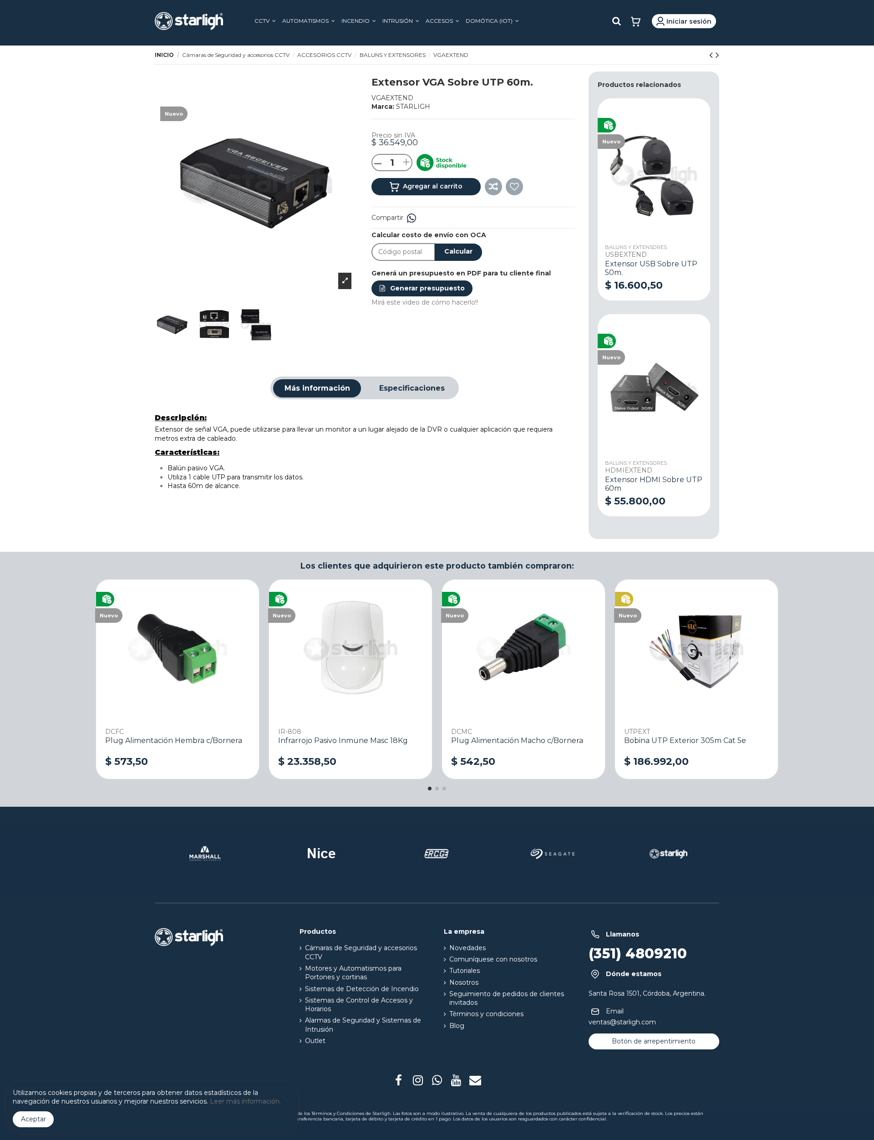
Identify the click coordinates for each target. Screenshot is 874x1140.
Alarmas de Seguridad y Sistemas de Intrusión (363, 1024)
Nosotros (463, 982)
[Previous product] (712, 55)
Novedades (467, 948)
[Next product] (717, 55)
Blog (456, 1026)
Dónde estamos (633, 974)
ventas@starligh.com (622, 1022)
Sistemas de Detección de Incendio (362, 989)
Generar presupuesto (426, 288)
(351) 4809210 (638, 953)
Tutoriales (464, 971)
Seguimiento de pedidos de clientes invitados (506, 998)
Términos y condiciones (486, 1014)
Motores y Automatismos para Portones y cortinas (353, 973)
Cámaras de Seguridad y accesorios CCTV (361, 952)
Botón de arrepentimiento (654, 1041)
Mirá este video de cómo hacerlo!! (424, 302)
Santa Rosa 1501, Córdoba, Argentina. (647, 993)
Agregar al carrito (431, 186)
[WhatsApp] (411, 218)
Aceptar (33, 1119)
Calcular (458, 251)
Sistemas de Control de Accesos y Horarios (359, 1004)
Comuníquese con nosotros (493, 959)
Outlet (315, 1041)
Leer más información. (245, 1101)
